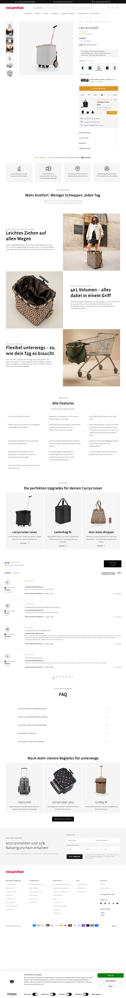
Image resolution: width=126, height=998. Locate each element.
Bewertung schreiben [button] (112, 564)
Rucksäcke (9, 895)
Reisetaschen (10, 888)
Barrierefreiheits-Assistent (61, 884)
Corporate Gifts (82, 884)
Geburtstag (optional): (73, 845)
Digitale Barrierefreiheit (61, 888)
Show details (96, 994)
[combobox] (63, 8)
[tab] (108, 573)
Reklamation (34, 895)
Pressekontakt (81, 892)
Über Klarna (57, 909)
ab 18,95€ (23, 543)
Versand (89, 41)
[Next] (117, 67)
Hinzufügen (111, 112)
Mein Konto (33, 899)
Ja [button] (44, 593)
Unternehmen (105, 888)
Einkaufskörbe (10, 884)
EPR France (56, 913)
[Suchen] (35, 8)
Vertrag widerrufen (107, 894)
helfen (92, 125)
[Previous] (80, 67)
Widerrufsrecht (58, 895)
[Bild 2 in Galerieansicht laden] (9, 33)
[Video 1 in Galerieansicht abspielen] (9, 41)
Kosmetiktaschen (12, 906)
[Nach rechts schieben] (10, 76)
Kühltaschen (10, 899)
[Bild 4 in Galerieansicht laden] (9, 57)
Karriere (103, 884)
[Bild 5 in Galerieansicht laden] (9, 65)
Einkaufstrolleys (88, 21)
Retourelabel (34, 888)
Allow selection (111, 981)
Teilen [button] (52, 593)
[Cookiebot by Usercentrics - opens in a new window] (12, 994)
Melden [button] (48, 593)
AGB (54, 899)
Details (115, 99)
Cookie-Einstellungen (60, 906)
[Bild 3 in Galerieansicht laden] (9, 49)
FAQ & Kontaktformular (37, 884)
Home (80, 21)
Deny (110, 986)
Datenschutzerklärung (96, 856)
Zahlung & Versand (36, 892)
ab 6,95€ (100, 546)
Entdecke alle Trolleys (63, 819)
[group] (14, 562)
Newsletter (33, 902)
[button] (29, 14)
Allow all (110, 975)
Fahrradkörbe (10, 902)
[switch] (53, 994)
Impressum (57, 902)
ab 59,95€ (62, 546)
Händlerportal (81, 888)
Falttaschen (10, 909)
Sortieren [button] (8, 573)
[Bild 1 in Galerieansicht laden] (9, 24)
